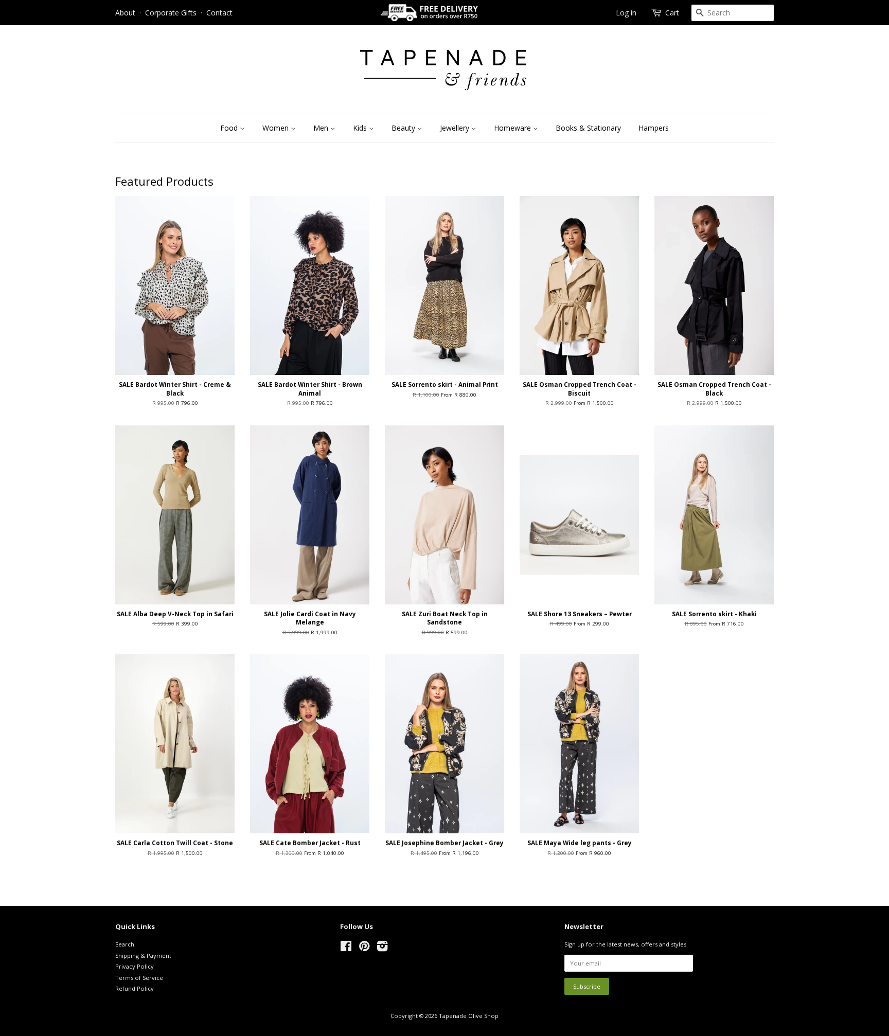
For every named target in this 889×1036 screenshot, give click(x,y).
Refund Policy (134, 988)
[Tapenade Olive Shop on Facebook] (346, 948)
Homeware (513, 128)
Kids (361, 128)
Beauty (404, 128)
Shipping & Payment (143, 955)
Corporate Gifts (171, 12)
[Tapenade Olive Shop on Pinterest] (364, 948)
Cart (672, 12)
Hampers (653, 128)
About (125, 12)
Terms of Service (139, 977)
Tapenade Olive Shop (469, 1016)
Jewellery (455, 128)
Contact (219, 12)
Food (230, 128)
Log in (626, 12)
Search (124, 944)
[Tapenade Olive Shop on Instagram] (382, 948)
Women (276, 128)
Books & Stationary (588, 128)
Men (321, 128)
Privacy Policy (134, 966)
